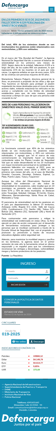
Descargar (39, 341)
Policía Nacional (13, 397)
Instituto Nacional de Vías (18, 394)
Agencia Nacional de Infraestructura (23, 384)
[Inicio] (15, 8)
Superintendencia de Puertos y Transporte (26, 387)
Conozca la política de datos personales (23, 301)
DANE (8, 389)
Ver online (21, 341)
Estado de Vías (17, 313)
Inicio (14, 30)
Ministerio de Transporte (17, 392)
